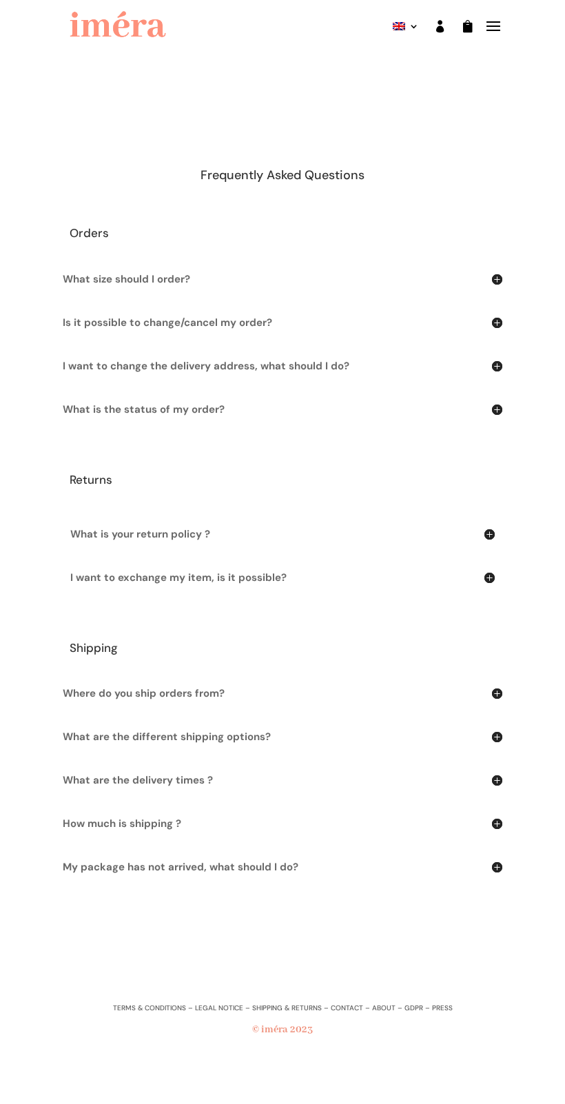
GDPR (413, 1007)
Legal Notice (219, 1007)
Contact (347, 1007)
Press (442, 1007)
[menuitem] (406, 29)
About (383, 1007)
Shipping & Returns (287, 1007)
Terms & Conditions (149, 1007)
